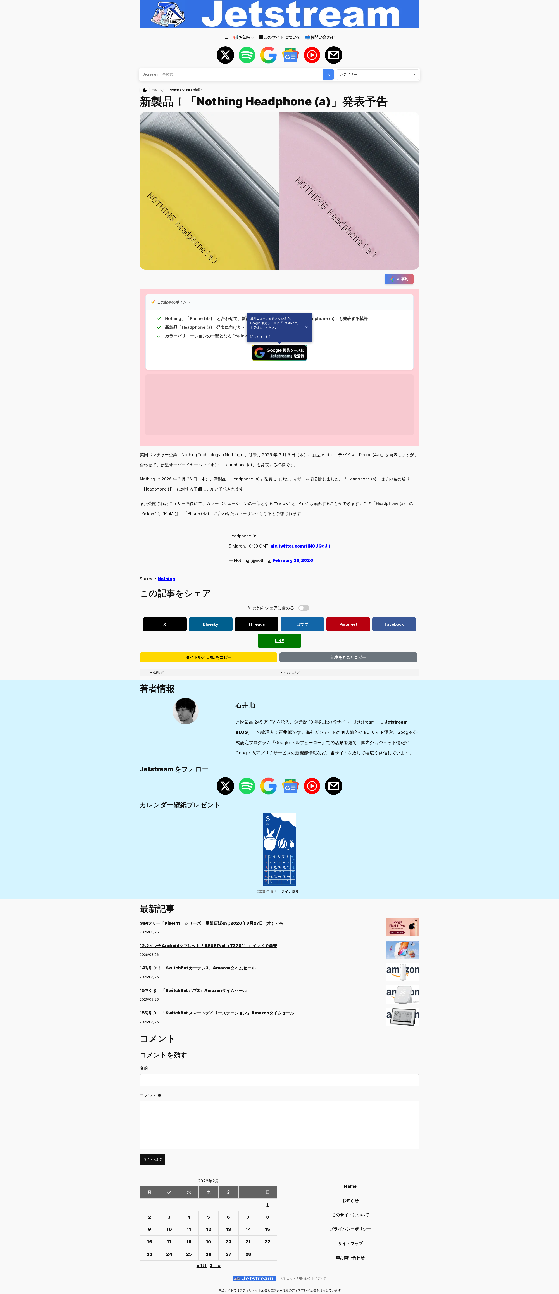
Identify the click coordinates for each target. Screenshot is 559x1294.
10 (169, 1229)
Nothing (166, 578)
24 (169, 1254)
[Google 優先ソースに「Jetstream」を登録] (279, 359)
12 (208, 1229)
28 (248, 1254)
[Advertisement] (276, 404)
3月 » (215, 1265)
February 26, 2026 (293, 560)
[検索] (328, 74)
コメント (151, 1095)
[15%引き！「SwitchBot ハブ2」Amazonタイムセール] (402, 996)
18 (189, 1241)
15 (267, 1229)
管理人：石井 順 (277, 732)
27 (228, 1254)
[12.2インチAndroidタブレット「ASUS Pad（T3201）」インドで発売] (402, 952)
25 (189, 1254)
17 (169, 1241)
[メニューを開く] (226, 37)
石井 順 (245, 705)
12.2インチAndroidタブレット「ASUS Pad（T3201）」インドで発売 (208, 945)
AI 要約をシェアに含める (270, 607)
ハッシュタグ (291, 672)
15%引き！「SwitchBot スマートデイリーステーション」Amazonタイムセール (217, 1013)
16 (149, 1241)
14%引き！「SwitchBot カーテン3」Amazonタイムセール (198, 968)
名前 (144, 1068)
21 (248, 1241)
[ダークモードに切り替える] (145, 90)
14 (248, 1229)
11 (189, 1229)
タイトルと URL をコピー (208, 657)
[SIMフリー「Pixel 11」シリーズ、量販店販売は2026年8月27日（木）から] (402, 929)
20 (228, 1241)
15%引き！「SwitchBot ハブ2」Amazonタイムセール (193, 990)
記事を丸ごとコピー (348, 657)
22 (267, 1241)
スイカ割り (290, 891)
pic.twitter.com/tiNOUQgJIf (300, 546)
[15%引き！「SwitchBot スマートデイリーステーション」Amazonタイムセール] (402, 1019)
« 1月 (202, 1265)
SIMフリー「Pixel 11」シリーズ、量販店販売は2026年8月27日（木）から (212, 923)
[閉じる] (306, 327)
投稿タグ (158, 672)
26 (209, 1254)
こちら (267, 337)
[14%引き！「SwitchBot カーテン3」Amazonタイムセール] (402, 974)
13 (228, 1229)
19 (208, 1241)
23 (149, 1254)
